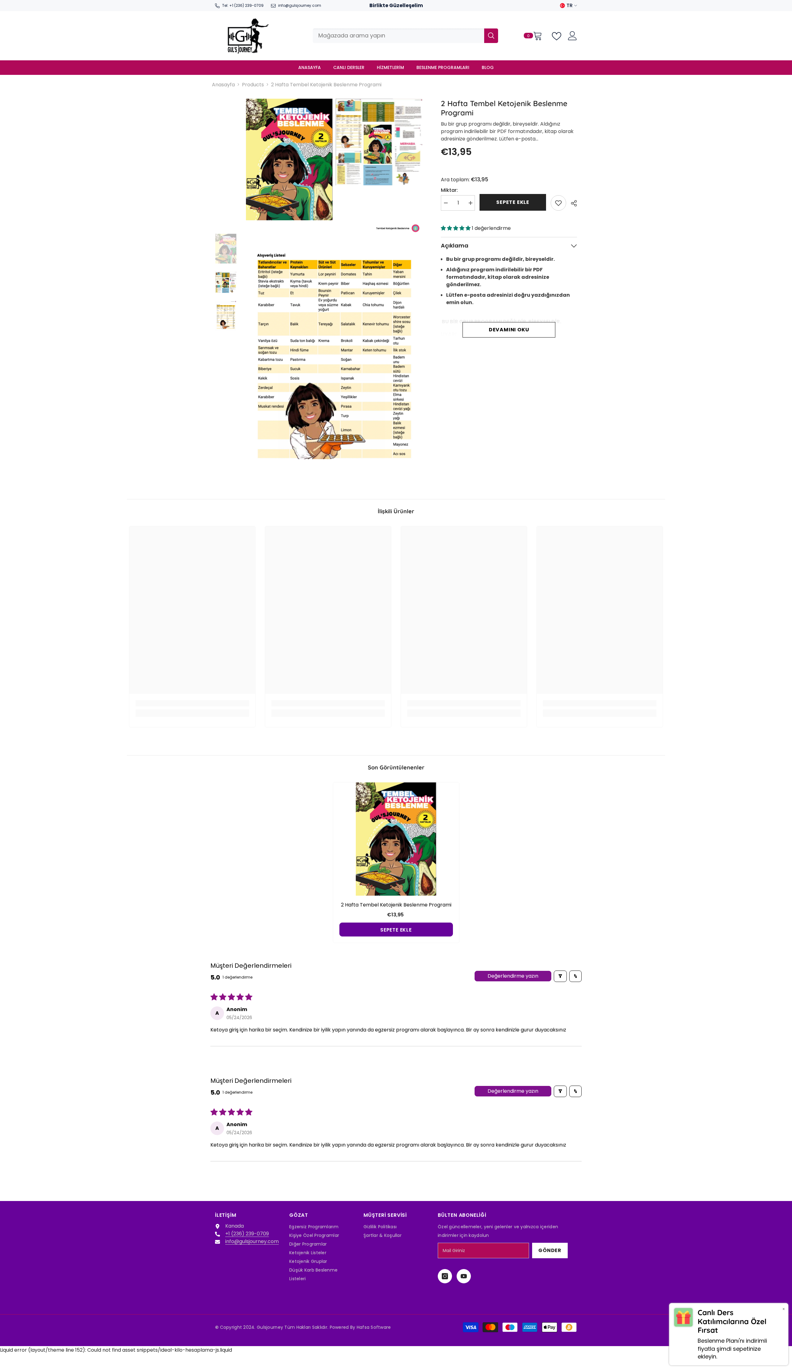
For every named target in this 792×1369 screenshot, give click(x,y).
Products (253, 84)
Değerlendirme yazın (513, 975)
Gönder (550, 1250)
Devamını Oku (509, 329)
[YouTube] (464, 1276)
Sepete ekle (512, 202)
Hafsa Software (374, 1327)
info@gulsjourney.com (299, 5)
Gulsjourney (270, 1327)
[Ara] (405, 35)
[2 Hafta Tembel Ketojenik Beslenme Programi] (396, 839)
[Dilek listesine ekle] (558, 203)
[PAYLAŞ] (571, 203)
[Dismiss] (783, 1308)
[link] (192, 703)
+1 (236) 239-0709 (246, 5)
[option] (226, 248)
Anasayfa (223, 84)
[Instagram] (445, 1276)
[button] (456, 228)
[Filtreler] (560, 976)
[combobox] (398, 35)
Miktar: (449, 190)
